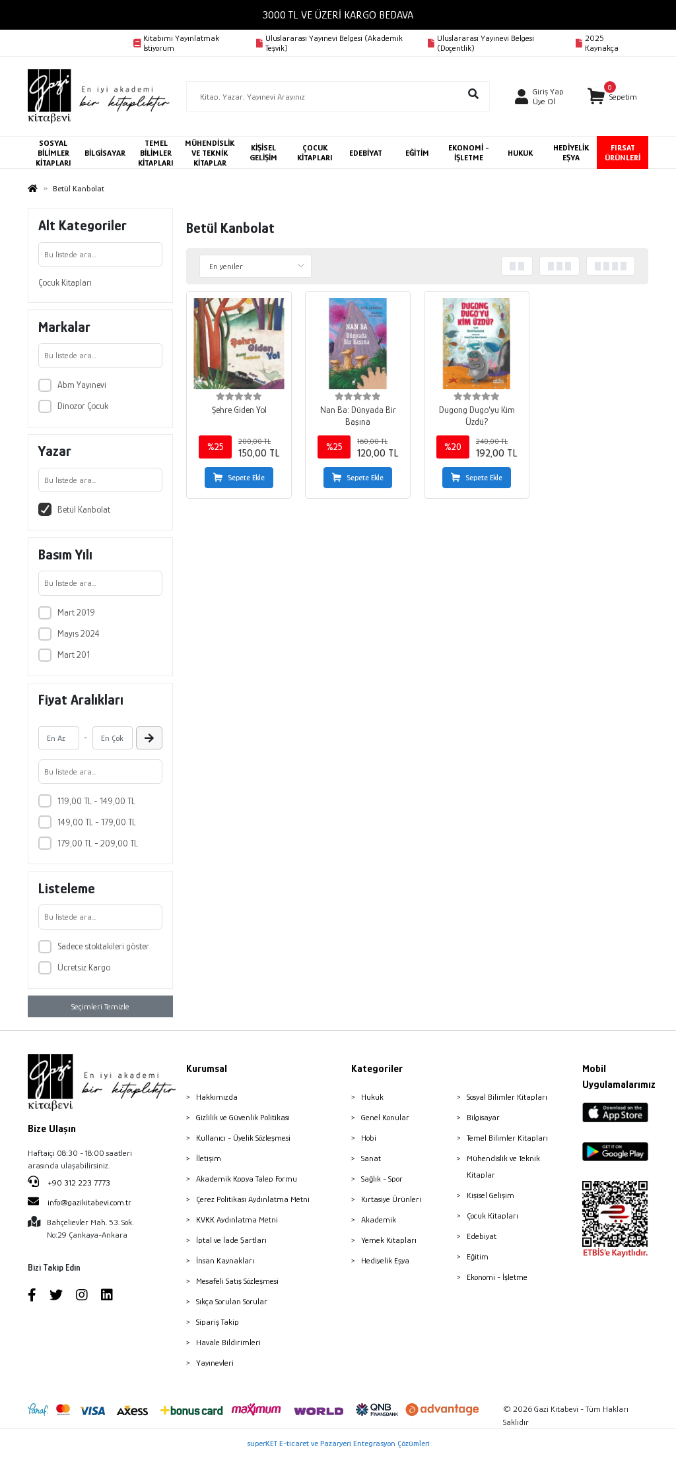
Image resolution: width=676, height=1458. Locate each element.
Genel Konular (385, 1117)
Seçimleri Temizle (100, 1006)
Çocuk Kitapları (65, 282)
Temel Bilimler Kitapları (507, 1138)
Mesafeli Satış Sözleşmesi (237, 1281)
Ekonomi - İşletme (497, 1277)
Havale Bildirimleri (228, 1342)
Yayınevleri (215, 1363)
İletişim (208, 1158)
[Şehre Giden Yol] (239, 343)
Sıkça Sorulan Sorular (231, 1301)
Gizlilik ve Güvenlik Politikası (243, 1117)
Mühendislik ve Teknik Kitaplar (503, 1166)
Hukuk (372, 1097)
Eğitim (478, 1256)
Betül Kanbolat (83, 509)
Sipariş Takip (217, 1322)
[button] (612, 97)
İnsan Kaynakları (225, 1260)
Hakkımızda (217, 1097)
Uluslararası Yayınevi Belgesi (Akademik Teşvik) (334, 43)
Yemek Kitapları (389, 1240)
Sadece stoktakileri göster (103, 946)
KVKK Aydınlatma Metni (237, 1219)
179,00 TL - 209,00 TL (97, 843)
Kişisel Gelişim (490, 1195)
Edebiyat (481, 1236)
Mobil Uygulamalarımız (615, 1077)
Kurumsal (206, 1069)
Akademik (378, 1219)
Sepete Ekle (246, 477)
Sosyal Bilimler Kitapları (507, 1097)
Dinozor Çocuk (82, 405)
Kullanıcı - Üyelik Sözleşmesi (243, 1138)
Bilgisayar (483, 1117)
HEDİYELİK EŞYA (571, 152)
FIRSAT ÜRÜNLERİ (622, 152)
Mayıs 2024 (78, 633)
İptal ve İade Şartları (231, 1240)
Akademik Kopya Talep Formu (246, 1179)
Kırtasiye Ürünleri (391, 1199)
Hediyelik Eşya (385, 1260)
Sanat (371, 1158)
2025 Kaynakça (602, 43)
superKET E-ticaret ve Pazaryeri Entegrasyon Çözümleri (338, 1443)
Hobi (368, 1138)
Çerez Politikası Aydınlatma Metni (253, 1199)
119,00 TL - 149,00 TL (96, 801)
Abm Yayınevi (81, 384)
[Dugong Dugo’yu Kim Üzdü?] (476, 343)
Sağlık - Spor (382, 1179)
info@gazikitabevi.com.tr (89, 1202)
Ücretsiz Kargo (83, 967)
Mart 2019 (76, 612)
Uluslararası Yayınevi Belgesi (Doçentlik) (485, 43)
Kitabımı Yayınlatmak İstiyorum (181, 43)
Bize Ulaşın (52, 1129)
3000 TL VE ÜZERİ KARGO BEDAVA (338, 15)
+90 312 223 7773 (78, 1183)
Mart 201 (73, 654)
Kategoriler (377, 1069)
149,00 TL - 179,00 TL (96, 822)
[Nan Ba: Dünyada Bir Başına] (357, 343)
